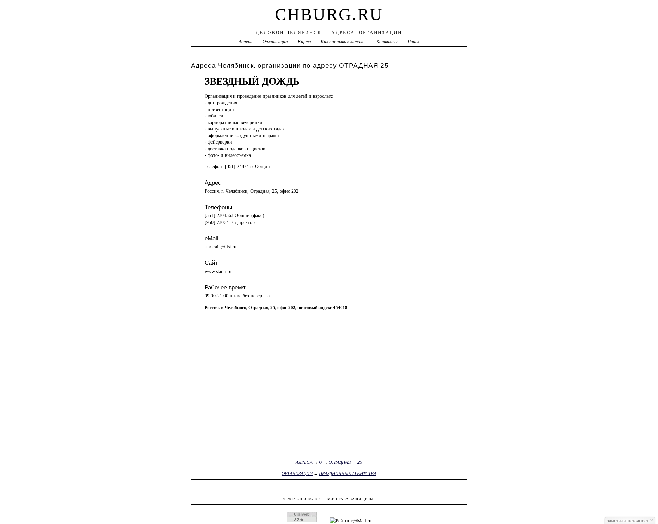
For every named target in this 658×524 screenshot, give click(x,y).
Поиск (413, 41)
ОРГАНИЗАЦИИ (297, 473)
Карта (304, 41)
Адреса (246, 41)
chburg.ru (329, 14)
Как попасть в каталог (343, 41)
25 (359, 462)
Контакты (387, 41)
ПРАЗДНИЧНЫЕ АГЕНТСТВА (347, 473)
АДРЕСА (304, 462)
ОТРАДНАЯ (340, 462)
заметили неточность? (630, 520)
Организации (275, 41)
